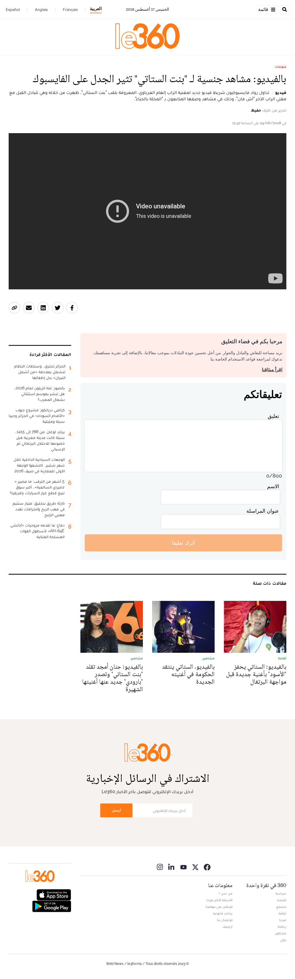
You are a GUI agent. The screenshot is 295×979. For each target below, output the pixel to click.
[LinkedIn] (171, 866)
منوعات (280, 67)
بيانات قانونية (222, 913)
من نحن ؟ (225, 893)
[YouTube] (183, 866)
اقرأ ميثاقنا (272, 369)
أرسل (116, 810)
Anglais (41, 9)
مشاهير (280, 933)
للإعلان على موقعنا (218, 907)
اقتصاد (281, 900)
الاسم (273, 486)
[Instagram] (159, 866)
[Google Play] (51, 905)
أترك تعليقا (183, 543)
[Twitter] (195, 866)
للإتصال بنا (224, 920)
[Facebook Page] (207, 866)
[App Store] (54, 894)
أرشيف (227, 927)
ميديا (282, 920)
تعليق (273, 416)
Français (70, 9)
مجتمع (281, 907)
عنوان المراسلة (262, 511)
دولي (283, 940)
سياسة (280, 893)
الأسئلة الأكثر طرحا (219, 900)
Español (13, 9)
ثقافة (282, 913)
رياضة (282, 927)
